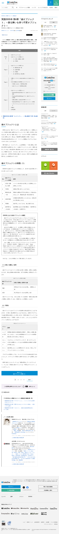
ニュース (53, 110)
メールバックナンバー (50, 91)
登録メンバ (19, 427)
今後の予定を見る (50, 173)
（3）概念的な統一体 (17, 67)
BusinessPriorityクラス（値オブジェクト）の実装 (23, 101)
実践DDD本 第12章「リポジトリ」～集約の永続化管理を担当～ (19, 408)
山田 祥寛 (18, 30)
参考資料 (13, 109)
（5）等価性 (15, 71)
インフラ (34, 7)
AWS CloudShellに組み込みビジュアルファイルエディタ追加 (50, 64)
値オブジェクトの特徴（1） (17, 57)
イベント (21, 496)
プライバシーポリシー (48, 524)
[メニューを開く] (3, 3)
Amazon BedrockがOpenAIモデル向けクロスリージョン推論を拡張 (50, 48)
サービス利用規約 (54, 522)
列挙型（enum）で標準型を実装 (19, 84)
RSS (23, 430)
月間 (53, 22)
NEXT (29, 379)
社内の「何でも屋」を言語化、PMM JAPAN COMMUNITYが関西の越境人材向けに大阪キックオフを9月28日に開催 (50, 59)
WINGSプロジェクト (17, 421)
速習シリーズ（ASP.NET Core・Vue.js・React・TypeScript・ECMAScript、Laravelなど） (23, 454)
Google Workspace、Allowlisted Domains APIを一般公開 (50, 34)
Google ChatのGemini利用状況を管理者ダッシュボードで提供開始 (50, 38)
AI (16, 7)
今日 (45, 22)
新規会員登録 (49, 95)
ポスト (29, 34)
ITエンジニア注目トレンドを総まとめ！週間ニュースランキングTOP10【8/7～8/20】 (49, 137)
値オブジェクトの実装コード (17, 90)
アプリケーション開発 (24, 7)
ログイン (50, 98)
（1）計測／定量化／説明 (18, 59)
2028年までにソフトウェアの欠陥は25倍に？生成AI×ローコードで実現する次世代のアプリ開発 (49, 144)
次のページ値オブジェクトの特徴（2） (19, 373)
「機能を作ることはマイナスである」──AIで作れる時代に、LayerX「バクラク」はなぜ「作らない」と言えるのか (50, 43)
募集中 (15, 429)
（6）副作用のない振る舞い (18, 74)
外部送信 (56, 524)
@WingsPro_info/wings (20, 432)
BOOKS (30, 496)
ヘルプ (24, 522)
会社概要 (47, 522)
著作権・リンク (30, 522)
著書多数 (21, 460)
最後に (12, 107)
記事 (18, 430)
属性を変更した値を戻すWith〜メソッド (21, 99)
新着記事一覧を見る (49, 149)
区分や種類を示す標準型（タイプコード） (21, 82)
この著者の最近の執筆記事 (18, 437)
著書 (15, 430)
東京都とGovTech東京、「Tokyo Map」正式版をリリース (50, 26)
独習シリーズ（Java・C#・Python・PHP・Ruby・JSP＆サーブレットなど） (23, 452)
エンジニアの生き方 (43, 7)
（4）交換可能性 (16, 69)
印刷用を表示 (6, 392)
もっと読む (6, 409)
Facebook (14, 433)
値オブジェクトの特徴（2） (17, 65)
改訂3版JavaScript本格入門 (19, 457)
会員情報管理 (36, 522)
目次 (20, 50)
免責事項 (42, 522)
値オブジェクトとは (15, 55)
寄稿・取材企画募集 (48, 486)
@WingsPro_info (29, 430)
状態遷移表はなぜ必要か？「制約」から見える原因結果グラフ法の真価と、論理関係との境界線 (49, 117)
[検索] (13, 7)
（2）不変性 (15, 61)
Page (5, 69)
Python (51, 7)
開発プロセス (4, 34)
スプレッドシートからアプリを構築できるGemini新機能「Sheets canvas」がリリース (50, 69)
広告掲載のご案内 (48, 490)
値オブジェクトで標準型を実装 (19, 86)
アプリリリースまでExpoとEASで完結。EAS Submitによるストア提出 (49, 123)
